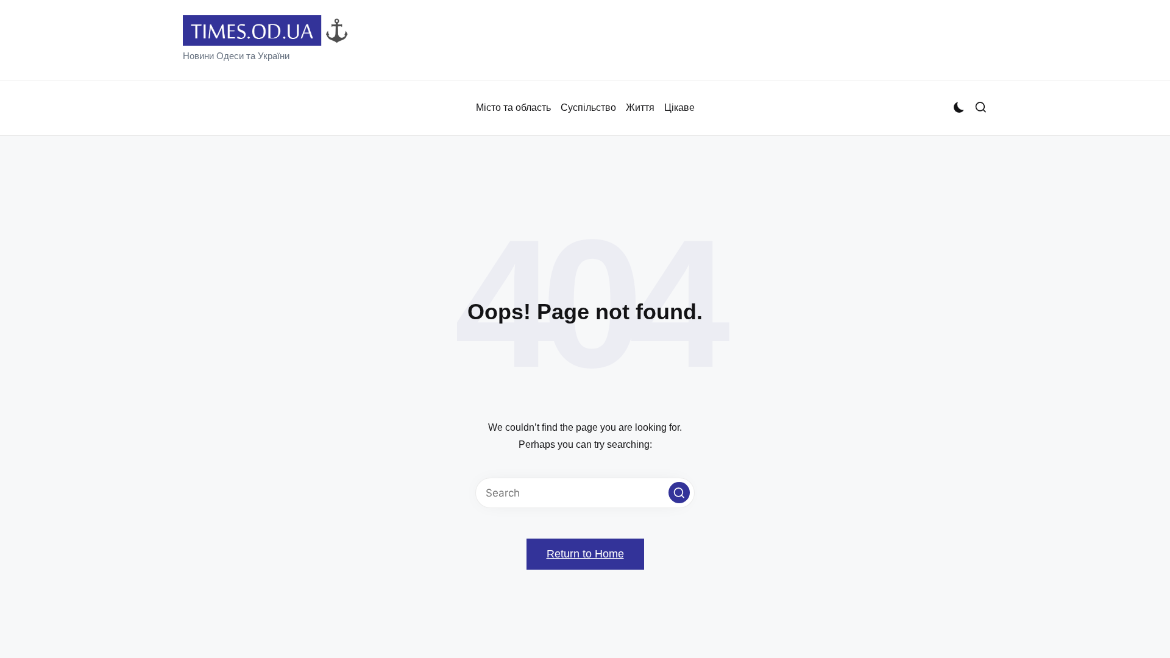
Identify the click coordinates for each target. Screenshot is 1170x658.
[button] (679, 492)
